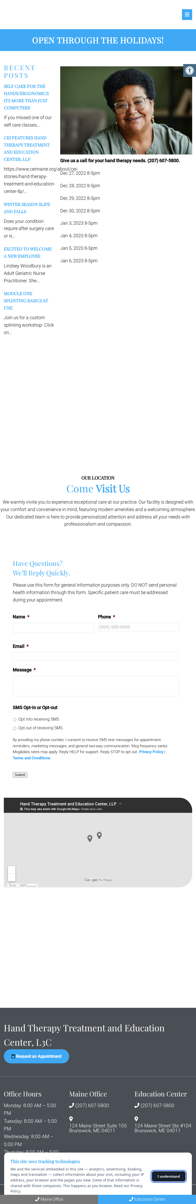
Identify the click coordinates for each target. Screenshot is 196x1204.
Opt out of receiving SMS (40, 727)
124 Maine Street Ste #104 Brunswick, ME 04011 (162, 1128)
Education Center (149, 1199)
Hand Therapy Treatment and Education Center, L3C (48, 14)
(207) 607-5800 (92, 1105)
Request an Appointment (38, 1056)
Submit (20, 775)
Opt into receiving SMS (38, 719)
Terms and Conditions (31, 758)
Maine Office (52, 1199)
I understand (169, 1176)
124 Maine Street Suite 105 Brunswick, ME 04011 (98, 1128)
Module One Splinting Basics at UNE (26, 300)
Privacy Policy (151, 752)
